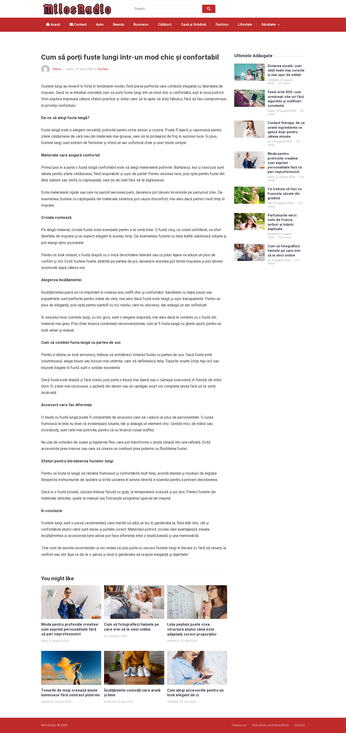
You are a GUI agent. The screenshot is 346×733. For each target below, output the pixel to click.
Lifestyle (245, 25)
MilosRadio (49, 725)
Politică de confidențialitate (270, 725)
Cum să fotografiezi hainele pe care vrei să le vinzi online (131, 627)
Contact (80, 25)
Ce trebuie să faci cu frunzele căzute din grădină (285, 193)
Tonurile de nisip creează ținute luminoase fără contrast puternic (70, 692)
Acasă (55, 25)
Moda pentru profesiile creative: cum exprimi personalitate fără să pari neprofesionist (70, 629)
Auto (100, 25)
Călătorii (165, 25)
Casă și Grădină (193, 25)
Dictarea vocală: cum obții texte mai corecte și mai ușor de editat (286, 70)
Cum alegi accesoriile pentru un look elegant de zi (195, 692)
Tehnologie (55, 39)
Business (141, 25)
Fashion (222, 25)
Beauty (118, 25)
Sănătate (269, 25)
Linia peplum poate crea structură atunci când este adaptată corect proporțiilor (192, 629)
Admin (56, 69)
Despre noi (239, 725)
